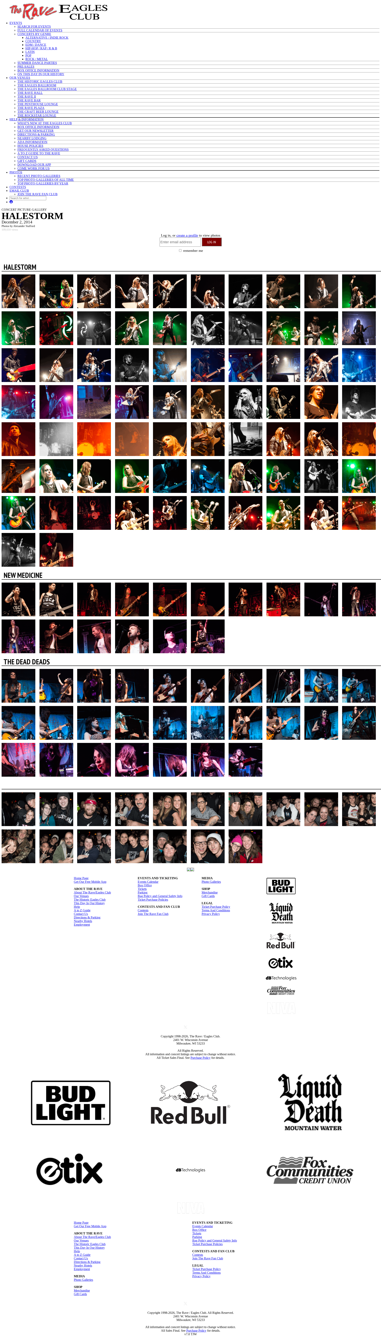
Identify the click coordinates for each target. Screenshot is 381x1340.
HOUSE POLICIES (30, 145)
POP (28, 55)
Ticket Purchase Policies (153, 899)
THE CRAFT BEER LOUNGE (38, 111)
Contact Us (81, 914)
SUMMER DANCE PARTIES (37, 62)
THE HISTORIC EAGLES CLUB (39, 81)
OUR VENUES (20, 77)
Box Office (145, 885)
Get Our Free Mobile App (90, 881)
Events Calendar (148, 881)
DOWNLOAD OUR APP (34, 164)
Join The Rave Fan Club (153, 914)
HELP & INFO (27, 119)
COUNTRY (33, 41)
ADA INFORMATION (32, 142)
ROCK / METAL (36, 59)
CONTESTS (18, 187)
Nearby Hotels (83, 921)
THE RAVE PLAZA (30, 108)
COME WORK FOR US (33, 168)
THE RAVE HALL (30, 92)
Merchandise (210, 892)
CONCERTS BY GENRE (34, 34)
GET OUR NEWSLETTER (35, 130)
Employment (82, 924)
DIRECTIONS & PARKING (36, 134)
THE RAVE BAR (29, 100)
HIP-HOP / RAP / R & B (41, 48)
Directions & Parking (87, 917)
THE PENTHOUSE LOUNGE (37, 104)
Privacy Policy (211, 914)
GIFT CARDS (26, 161)
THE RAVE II (26, 96)
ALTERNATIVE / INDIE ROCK (46, 37)
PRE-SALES (25, 66)
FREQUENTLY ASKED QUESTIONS (43, 149)
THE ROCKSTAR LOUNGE (36, 115)
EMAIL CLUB (19, 190)
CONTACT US (27, 157)
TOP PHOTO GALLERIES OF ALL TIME (45, 179)
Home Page (81, 878)
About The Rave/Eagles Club (92, 892)
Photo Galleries (211, 881)
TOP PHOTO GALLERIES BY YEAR (42, 183)
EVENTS (16, 23)
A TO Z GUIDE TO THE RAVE (38, 153)
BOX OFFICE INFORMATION (38, 70)
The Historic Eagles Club (90, 899)
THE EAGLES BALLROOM (36, 85)
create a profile (187, 235)
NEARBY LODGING (31, 138)
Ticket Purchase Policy (216, 906)
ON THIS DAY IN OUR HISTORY (40, 74)
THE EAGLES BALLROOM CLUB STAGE (47, 89)
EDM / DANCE (35, 44)
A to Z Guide (82, 910)
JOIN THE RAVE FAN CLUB (37, 194)
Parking (142, 892)
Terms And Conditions (216, 910)
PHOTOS (16, 172)
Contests (143, 910)
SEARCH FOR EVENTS (34, 26)
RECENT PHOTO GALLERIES (38, 176)
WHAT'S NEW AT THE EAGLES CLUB (44, 123)
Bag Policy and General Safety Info (160, 896)
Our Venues (81, 896)
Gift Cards (208, 896)
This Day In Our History (89, 903)
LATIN (30, 52)
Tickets (142, 889)
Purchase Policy (200, 1057)
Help (77, 906)
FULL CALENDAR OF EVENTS (39, 30)
